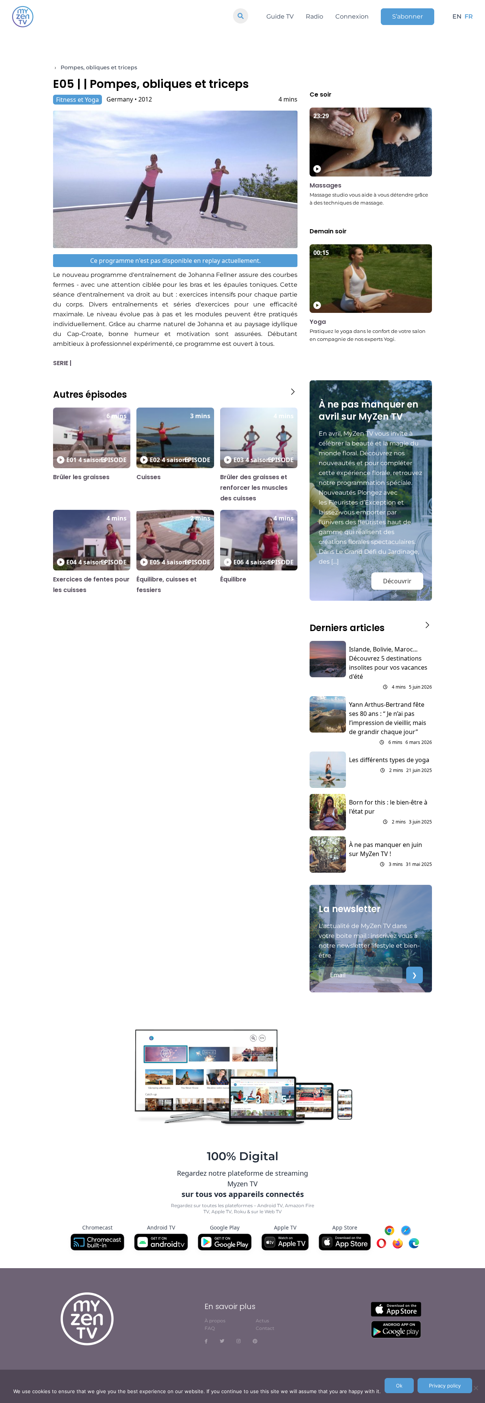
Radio (314, 16)
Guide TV (280, 16)
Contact (265, 1328)
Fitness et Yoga (77, 99)
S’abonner (407, 16)
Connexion (352, 16)
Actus (262, 1320)
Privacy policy (445, 1386)
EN (457, 16)
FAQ (210, 1328)
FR (469, 16)
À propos (215, 1320)
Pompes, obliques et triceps (99, 67)
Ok (399, 1386)
